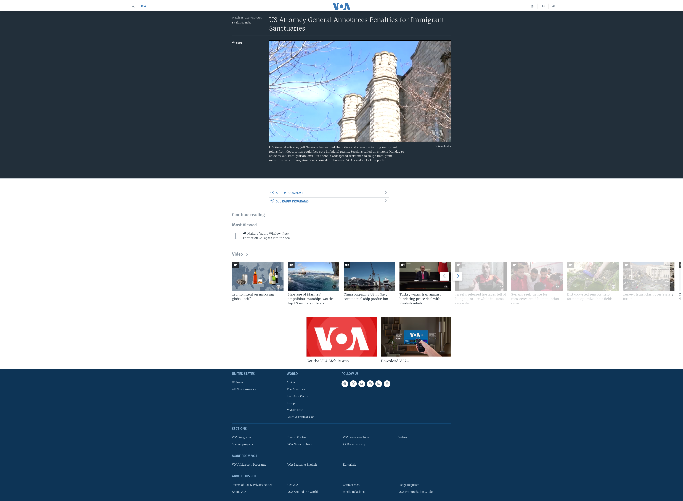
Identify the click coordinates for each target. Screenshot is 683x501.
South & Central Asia (300, 417)
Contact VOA (351, 485)
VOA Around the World (302, 492)
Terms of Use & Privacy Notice (252, 485)
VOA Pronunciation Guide (415, 492)
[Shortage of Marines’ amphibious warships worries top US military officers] (313, 276)
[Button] (237, 43)
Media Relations (354, 492)
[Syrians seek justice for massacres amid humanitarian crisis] (537, 276)
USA (143, 6)
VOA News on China (356, 437)
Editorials (349, 464)
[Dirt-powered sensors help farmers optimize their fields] (593, 276)
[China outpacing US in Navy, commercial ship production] (369, 276)
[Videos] (543, 6)
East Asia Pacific (298, 396)
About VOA (239, 492)
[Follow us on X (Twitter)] (353, 383)
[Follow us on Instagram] (370, 383)
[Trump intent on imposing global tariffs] (258, 276)
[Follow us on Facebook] (345, 383)
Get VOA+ (293, 485)
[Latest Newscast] (554, 6)
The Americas (296, 389)
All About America (244, 389)
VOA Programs (242, 437)
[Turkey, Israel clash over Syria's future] (648, 276)
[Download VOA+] (416, 337)
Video (237, 254)
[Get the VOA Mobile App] (341, 337)
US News (237, 382)
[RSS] (378, 383)
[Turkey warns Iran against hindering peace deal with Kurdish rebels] (425, 276)
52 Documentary (354, 444)
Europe (291, 403)
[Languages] (532, 6)
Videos (402, 437)
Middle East (295, 410)
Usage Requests (408, 485)
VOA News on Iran (299, 444)
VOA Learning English (302, 464)
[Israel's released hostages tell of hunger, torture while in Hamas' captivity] (481, 276)
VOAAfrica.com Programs (249, 464)
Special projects (242, 444)
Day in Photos (296, 437)
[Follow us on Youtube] (361, 383)
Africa (291, 382)
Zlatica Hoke (243, 22)
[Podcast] (387, 383)
